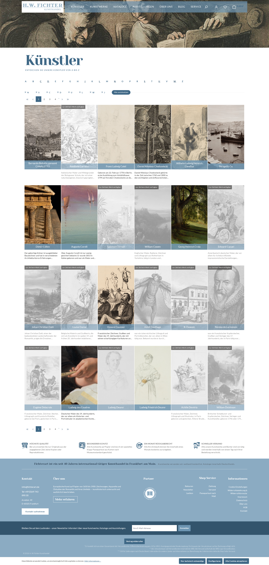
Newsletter (188, 489)
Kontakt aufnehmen (35, 511)
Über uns (243, 504)
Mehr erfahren (64, 499)
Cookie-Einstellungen (238, 487)
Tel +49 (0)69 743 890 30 (30, 493)
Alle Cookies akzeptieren (236, 561)
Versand (212, 489)
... (58, 98)
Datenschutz (241, 500)
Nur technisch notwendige (192, 561)
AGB (245, 507)
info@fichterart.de (30, 487)
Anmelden (184, 528)
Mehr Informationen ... (92, 561)
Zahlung (212, 486)
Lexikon (189, 493)
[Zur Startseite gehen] (43, 7)
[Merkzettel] (225, 7)
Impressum (242, 497)
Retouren (189, 486)
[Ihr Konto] (216, 7)
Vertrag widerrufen (134, 541)
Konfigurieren (214, 561)
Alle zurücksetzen (121, 92)
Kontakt (243, 511)
